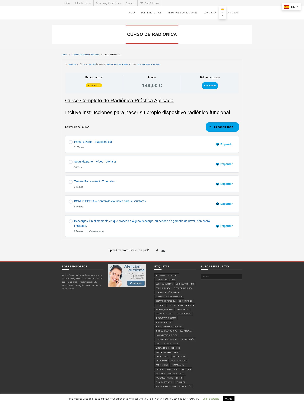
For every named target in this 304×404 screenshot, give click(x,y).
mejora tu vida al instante (167, 352)
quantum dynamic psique (167, 369)
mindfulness (161, 361)
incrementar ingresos (166, 318)
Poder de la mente (179, 361)
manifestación (188, 339)
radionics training (164, 378)
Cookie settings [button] (211, 398)
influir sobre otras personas (169, 327)
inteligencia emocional (166, 331)
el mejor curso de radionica (181, 305)
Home (64, 55)
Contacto (130, 3)
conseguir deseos (164, 284)
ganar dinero (183, 309)
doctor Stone (185, 301)
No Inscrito (94, 85)
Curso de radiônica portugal (169, 297)
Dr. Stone (160, 305)
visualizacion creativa (166, 386)
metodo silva (179, 356)
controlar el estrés (185, 284)
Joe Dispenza (185, 331)
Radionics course (176, 374)
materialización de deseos (168, 348)
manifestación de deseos (167, 344)
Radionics (160, 374)
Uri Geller (180, 382)
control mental (163, 288)
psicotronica (177, 365)
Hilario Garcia (73, 64)
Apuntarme (210, 85)
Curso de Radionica (80, 55)
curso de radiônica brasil (168, 292)
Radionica (94, 55)
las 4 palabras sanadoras (167, 339)
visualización (185, 386)
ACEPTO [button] (229, 398)
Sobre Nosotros (83, 3)
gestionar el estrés (164, 314)
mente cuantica (163, 356)
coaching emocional (165, 280)
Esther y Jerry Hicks (164, 309)
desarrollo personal (165, 301)
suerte (179, 378)
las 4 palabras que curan (167, 335)
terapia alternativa (164, 382)
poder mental (162, 365)
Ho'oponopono (184, 314)
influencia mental (164, 322)
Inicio (67, 3)
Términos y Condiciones (108, 3)
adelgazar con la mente (166, 275)
